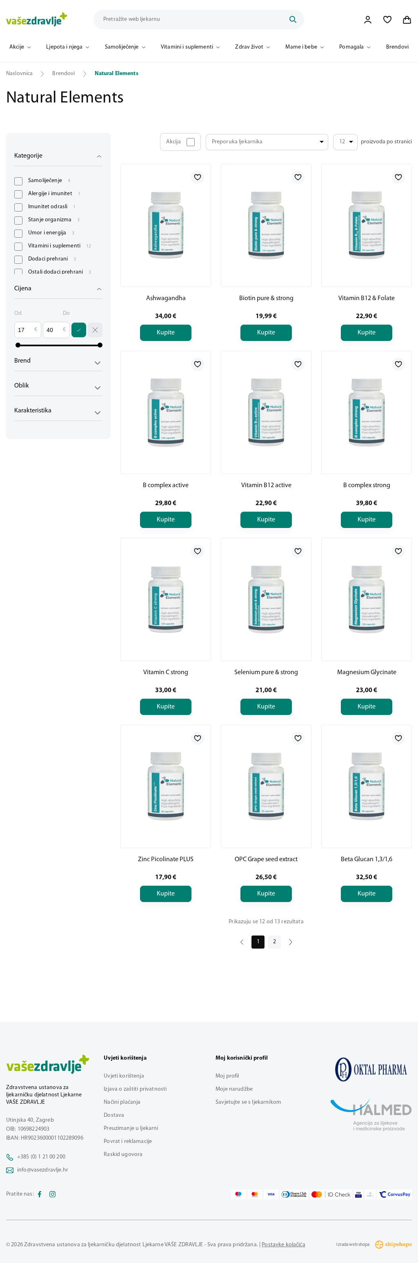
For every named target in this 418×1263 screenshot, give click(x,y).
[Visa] (271, 1194)
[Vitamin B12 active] (266, 412)
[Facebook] (39, 1194)
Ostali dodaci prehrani (59, 272)
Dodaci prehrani (52, 259)
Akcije (16, 47)
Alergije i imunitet (54, 194)
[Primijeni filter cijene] (78, 330)
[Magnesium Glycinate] (366, 599)
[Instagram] (52, 1194)
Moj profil (227, 1076)
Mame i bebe (301, 47)
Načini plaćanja (122, 1102)
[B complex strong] (366, 412)
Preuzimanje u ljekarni (131, 1128)
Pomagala (351, 47)
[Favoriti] (387, 20)
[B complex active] (166, 412)
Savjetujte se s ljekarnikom (248, 1102)
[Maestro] (238, 1194)
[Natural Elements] (371, 1069)
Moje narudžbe (234, 1089)
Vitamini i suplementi (187, 47)
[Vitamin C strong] (166, 599)
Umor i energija (51, 233)
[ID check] (331, 1194)
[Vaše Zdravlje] (36, 19)
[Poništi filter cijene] (95, 330)
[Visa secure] (358, 1194)
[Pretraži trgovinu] (293, 20)
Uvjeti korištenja (124, 1076)
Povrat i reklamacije (128, 1141)
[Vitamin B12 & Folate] (366, 225)
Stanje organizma (54, 220)
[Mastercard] (254, 1194)
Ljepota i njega (64, 47)
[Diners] (294, 1194)
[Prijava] (368, 20)
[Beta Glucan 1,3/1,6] (366, 786)
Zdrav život (249, 47)
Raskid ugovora (123, 1155)
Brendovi (397, 47)
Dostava (114, 1115)
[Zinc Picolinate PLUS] (166, 786)
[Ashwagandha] (166, 225)
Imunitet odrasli (52, 207)
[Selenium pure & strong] (266, 599)
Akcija (173, 142)
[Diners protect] (370, 1194)
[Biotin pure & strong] (266, 225)
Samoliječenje (122, 47)
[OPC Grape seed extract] (266, 786)
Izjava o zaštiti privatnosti (135, 1089)
